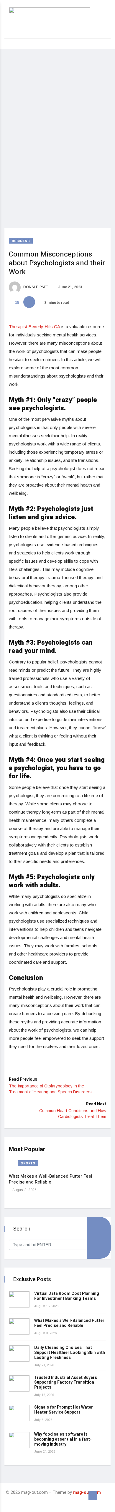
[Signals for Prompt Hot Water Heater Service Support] (19, 1413)
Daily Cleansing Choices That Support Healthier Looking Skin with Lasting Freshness (69, 1353)
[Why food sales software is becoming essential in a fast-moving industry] (19, 1440)
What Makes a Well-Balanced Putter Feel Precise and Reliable (50, 1179)
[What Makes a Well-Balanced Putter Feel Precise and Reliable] (19, 1326)
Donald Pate (35, 287)
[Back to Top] (92, 1496)
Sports (28, 1163)
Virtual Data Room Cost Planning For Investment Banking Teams (66, 1296)
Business (21, 241)
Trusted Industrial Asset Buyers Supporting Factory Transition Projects (65, 1382)
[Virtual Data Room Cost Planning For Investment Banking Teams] (19, 1299)
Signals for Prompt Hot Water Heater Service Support (63, 1409)
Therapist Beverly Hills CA (34, 326)
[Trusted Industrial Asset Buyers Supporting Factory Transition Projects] (19, 1383)
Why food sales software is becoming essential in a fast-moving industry (63, 1439)
